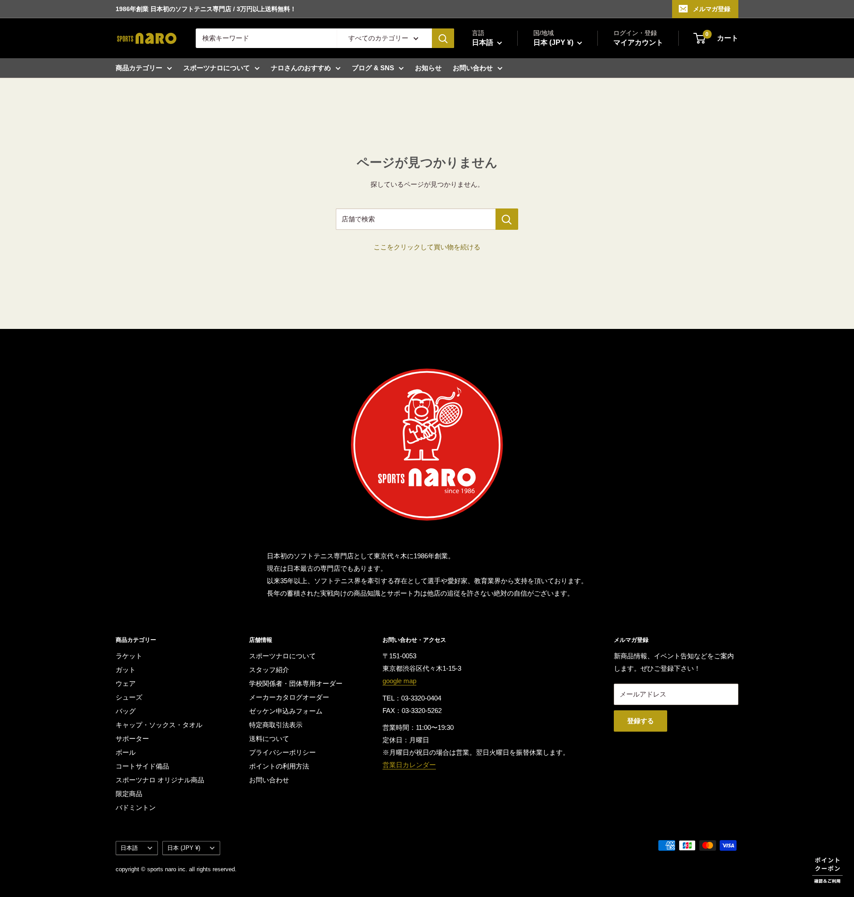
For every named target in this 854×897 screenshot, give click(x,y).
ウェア (126, 683)
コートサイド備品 (142, 766)
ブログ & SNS (373, 68)
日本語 (129, 848)
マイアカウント (638, 42)
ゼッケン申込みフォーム (285, 711)
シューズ (129, 697)
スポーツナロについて (216, 68)
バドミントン (136, 807)
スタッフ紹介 (269, 669)
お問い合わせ (473, 68)
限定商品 (129, 793)
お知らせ (428, 68)
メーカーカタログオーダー (289, 697)
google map (399, 681)
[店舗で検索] (506, 219)
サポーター (132, 738)
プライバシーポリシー (282, 752)
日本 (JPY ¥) (183, 848)
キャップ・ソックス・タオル (159, 725)
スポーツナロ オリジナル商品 (160, 780)
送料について (269, 738)
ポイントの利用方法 (279, 766)
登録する (640, 721)
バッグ (126, 711)
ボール (126, 752)
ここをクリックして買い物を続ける (427, 247)
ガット (126, 669)
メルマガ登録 (711, 8)
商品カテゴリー (139, 68)
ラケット (129, 656)
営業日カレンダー (409, 765)
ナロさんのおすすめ (301, 68)
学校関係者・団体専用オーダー (295, 683)
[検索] (443, 38)
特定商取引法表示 (275, 725)
